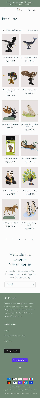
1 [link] (6, 239)
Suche (6, 330)
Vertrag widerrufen (12, 351)
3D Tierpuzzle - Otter (29, 158)
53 (32, 239)
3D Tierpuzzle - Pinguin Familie (29, 224)
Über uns (7, 341)
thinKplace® (19, 387)
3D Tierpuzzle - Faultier (10, 124)
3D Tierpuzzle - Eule (29, 90)
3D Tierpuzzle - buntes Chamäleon (10, 91)
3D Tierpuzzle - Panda (10, 191)
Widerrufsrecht (25, 393)
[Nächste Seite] (20, 244)
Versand (34, 393)
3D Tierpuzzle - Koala (10, 158)
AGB (35, 390)
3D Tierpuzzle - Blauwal (29, 57)
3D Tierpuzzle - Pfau (29, 191)
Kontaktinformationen (12, 393)
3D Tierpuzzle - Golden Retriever (29, 125)
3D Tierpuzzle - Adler (10, 57)
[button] (5, 9)
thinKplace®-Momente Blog (14, 336)
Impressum (28, 390)
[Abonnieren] (32, 284)
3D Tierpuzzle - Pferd (10, 223)
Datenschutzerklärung (16, 390)
